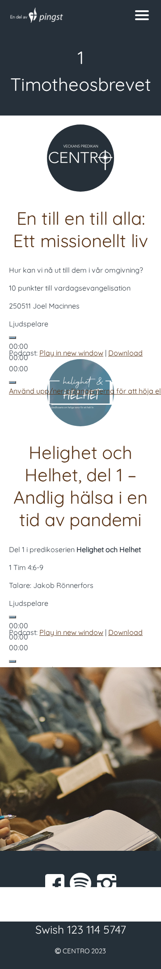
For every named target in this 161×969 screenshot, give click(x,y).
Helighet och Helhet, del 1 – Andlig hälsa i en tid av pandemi (80, 486)
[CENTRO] (60, 15)
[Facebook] (54, 883)
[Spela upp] (12, 337)
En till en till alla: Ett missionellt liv (80, 229)
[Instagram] (106, 883)
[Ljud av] (12, 382)
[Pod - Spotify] (80, 883)
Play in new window (71, 352)
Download (125, 352)
